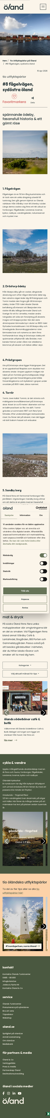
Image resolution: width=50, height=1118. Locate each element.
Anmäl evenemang (11, 1037)
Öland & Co (8, 1059)
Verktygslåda (9, 1063)
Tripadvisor (8, 1014)
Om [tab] (41, 515)
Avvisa (25, 608)
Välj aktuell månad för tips (24, 673)
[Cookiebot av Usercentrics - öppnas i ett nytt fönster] (36, 508)
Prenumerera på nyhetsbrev (16, 1007)
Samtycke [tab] (9, 515)
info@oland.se (9, 981)
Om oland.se (8, 1040)
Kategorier (24, 665)
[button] (43, 712)
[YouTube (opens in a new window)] (20, 1093)
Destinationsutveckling (13, 1073)
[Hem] (13, 7)
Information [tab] (25, 515)
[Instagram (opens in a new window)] (9, 1093)
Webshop (7, 1018)
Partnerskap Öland (11, 1070)
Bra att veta (8, 1011)
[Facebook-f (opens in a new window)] (4, 1093)
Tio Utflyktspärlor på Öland (23, 60)
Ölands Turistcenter (12, 1004)
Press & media (9, 1066)
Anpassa (25, 599)
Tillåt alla (25, 591)
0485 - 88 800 (9, 977)
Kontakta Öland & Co (13, 988)
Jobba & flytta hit (11, 984)
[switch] (43, 563)
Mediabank (8, 1044)
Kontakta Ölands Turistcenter (17, 974)
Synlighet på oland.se (13, 1033)
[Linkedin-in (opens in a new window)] (14, 1093)
